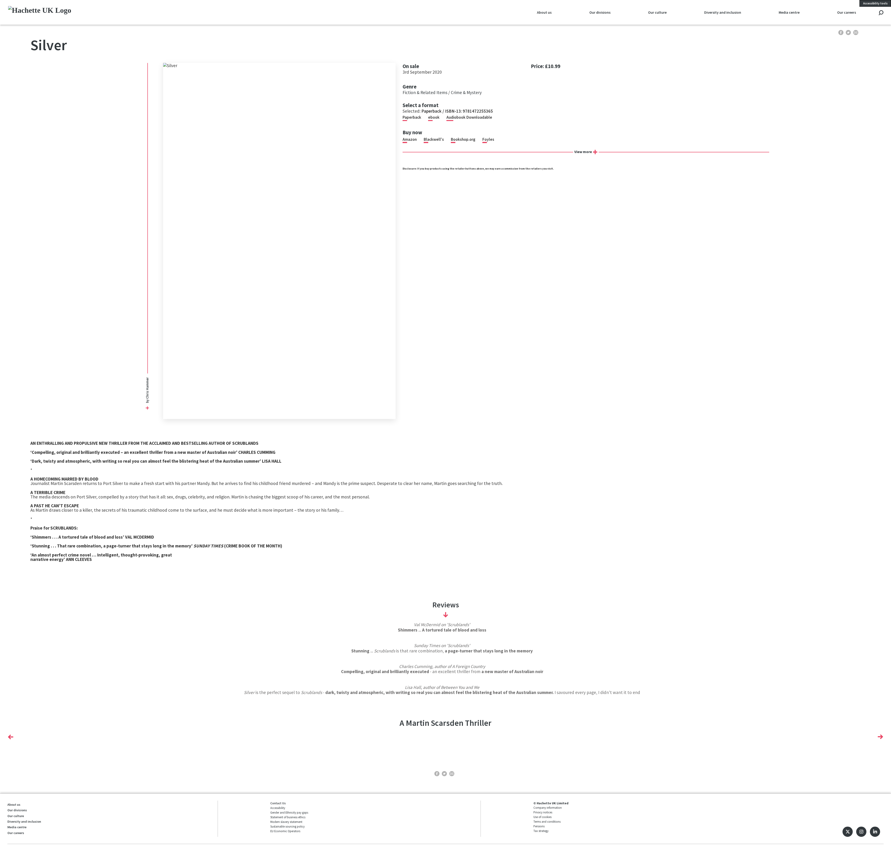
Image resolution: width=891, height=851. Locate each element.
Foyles (488, 139)
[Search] (881, 13)
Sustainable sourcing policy (287, 826)
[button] (10, 736)
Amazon (410, 139)
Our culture (15, 816)
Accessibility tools (875, 3)
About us (13, 804)
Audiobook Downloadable (469, 117)
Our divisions (17, 810)
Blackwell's (434, 139)
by (147, 401)
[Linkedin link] (875, 832)
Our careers (15, 833)
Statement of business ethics (287, 817)
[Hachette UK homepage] (93, 12)
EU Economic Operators (285, 831)
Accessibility (277, 808)
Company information (547, 807)
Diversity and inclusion (24, 821)
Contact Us (278, 803)
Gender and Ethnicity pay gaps (289, 812)
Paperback (412, 117)
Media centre (16, 827)
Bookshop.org (463, 139)
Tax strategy (541, 831)
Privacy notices (542, 812)
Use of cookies (542, 817)
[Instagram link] (861, 832)
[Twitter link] (848, 832)
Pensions (539, 826)
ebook (433, 117)
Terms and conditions (547, 821)
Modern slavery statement (286, 822)
